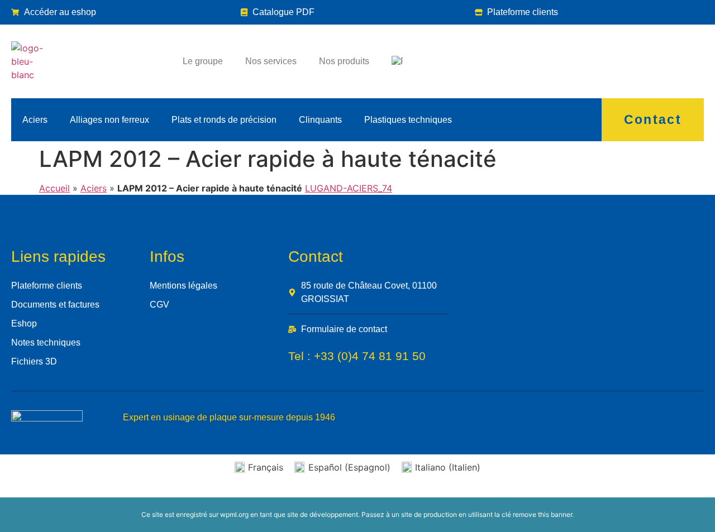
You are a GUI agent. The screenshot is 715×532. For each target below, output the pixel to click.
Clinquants (320, 119)
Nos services (271, 61)
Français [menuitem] (265, 467)
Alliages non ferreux (109, 119)
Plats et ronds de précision (224, 119)
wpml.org (234, 514)
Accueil (54, 188)
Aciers (34, 119)
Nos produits (344, 61)
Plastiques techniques (408, 119)
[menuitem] (397, 61)
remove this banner (542, 514)
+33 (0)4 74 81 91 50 (370, 355)
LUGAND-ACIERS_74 (348, 188)
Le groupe (203, 61)
